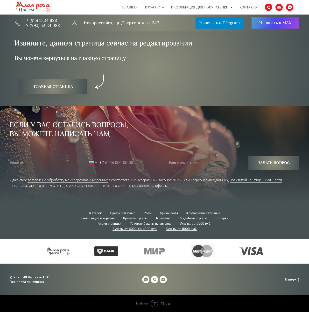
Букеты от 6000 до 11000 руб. (134, 229)
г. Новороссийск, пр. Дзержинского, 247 (119, 22)
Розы (148, 213)
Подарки (221, 218)
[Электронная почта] (279, 7)
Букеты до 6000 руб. (195, 223)
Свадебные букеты (192, 218)
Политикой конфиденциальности (256, 180)
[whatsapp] (289, 7)
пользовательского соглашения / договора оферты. (127, 185)
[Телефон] (268, 7)
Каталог (95, 213)
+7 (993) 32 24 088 (42, 25)
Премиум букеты (135, 218)
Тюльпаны (162, 218)
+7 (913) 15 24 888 (40, 20)
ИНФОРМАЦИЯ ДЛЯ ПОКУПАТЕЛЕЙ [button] (200, 7)
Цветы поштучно (122, 213)
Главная (130, 7)
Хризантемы (169, 213)
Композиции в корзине (203, 213)
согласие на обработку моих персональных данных (68, 180)
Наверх (290, 279)
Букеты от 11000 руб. (181, 229)
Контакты (248, 7)
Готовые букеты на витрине (150, 223)
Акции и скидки (109, 223)
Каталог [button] (153, 7)
